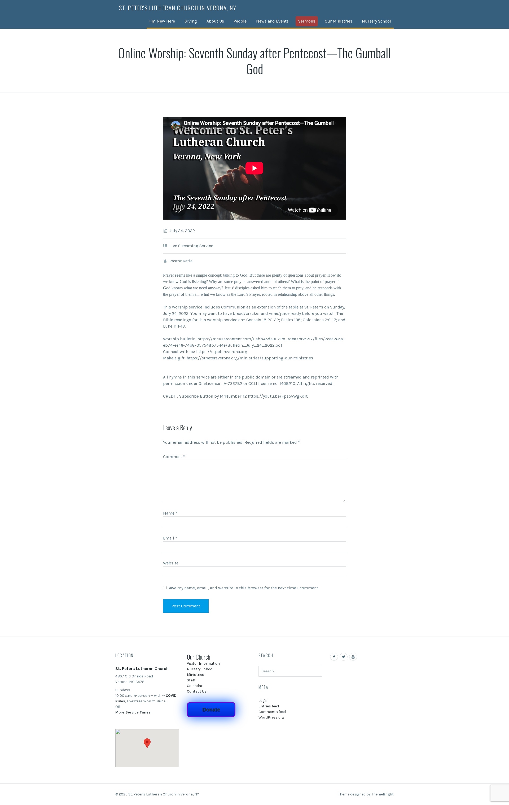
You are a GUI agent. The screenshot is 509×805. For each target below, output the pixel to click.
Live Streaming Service (191, 245)
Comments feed (272, 712)
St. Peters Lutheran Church (142, 668)
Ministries (195, 674)
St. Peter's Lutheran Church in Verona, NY (177, 7)
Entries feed (268, 706)
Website (170, 562)
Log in (263, 700)
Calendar (195, 686)
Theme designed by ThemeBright (366, 794)
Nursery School (376, 21)
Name (170, 513)
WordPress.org (271, 717)
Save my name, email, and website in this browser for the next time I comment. (243, 587)
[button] (147, 743)
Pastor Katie (180, 260)
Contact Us (197, 691)
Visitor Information (203, 663)
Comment (174, 456)
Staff (191, 680)
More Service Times (133, 712)
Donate (211, 709)
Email (170, 538)
